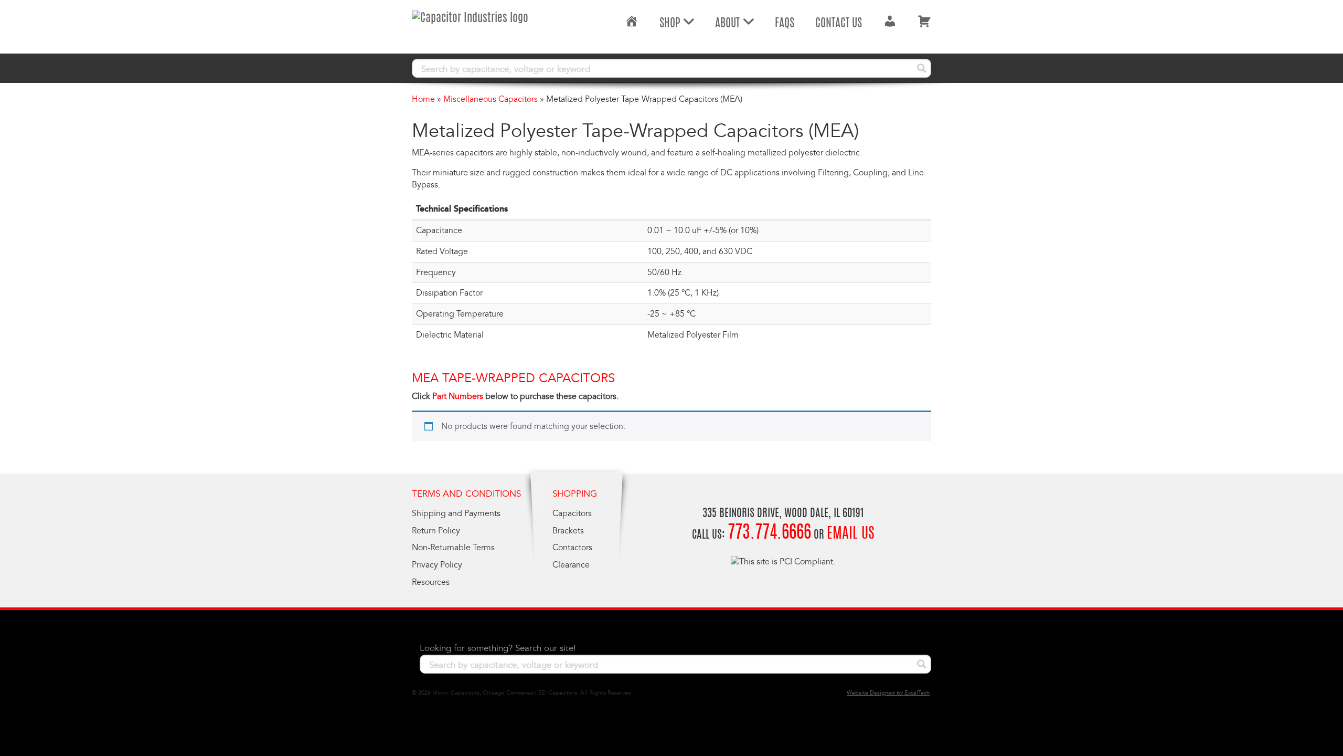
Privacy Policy (437, 565)
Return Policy (436, 531)
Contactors (572, 547)
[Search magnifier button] (922, 68)
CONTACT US (838, 23)
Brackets (568, 531)
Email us (851, 534)
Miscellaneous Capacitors (490, 99)
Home (423, 99)
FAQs (784, 23)
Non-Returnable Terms (453, 547)
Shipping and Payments (456, 513)
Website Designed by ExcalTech (888, 692)
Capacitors (572, 513)
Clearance (571, 565)
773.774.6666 (769, 533)
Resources (431, 582)
